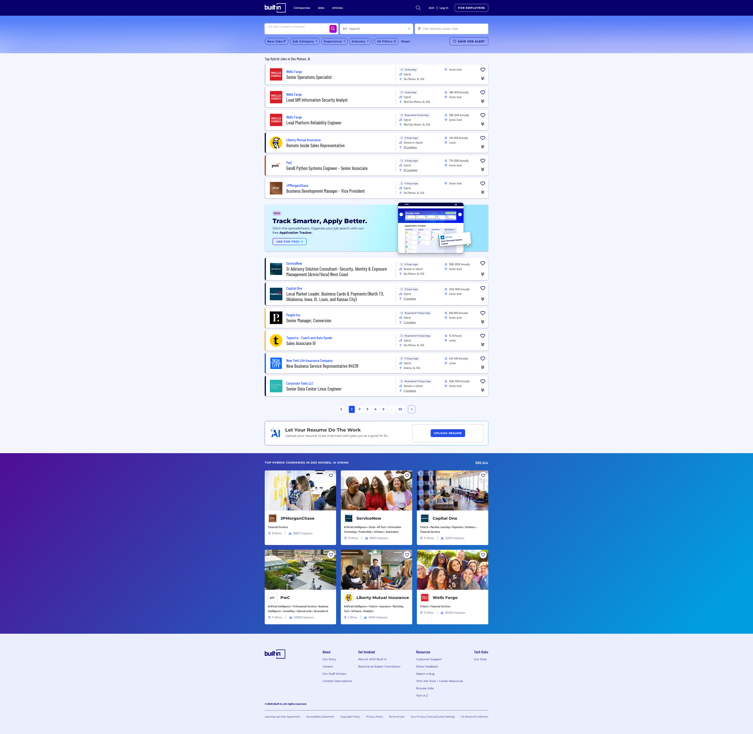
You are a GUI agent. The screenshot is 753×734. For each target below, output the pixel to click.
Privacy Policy (374, 716)
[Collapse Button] (483, 78)
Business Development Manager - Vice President (325, 191)
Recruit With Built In (372, 659)
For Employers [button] (471, 8)
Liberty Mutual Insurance (382, 597)
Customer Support (429, 659)
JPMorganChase (297, 518)
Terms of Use (396, 716)
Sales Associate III (301, 343)
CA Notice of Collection (474, 716)
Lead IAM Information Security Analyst (317, 100)
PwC (285, 597)
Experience (333, 41)
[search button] (418, 8)
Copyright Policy (350, 716)
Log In (444, 8)
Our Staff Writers (334, 674)
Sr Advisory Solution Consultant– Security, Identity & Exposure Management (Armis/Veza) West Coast (336, 271)
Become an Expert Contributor (379, 666)
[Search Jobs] (333, 29)
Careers (328, 666)
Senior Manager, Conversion (308, 320)
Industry (359, 41)
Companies (302, 8)
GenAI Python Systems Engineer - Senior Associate (327, 168)
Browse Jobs (425, 688)
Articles (337, 8)
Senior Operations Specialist (309, 77)
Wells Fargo (445, 597)
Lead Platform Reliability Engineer (314, 122)
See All (482, 462)
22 (400, 409)
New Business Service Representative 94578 (322, 366)
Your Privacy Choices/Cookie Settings (433, 716)
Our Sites (480, 659)
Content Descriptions (337, 681)
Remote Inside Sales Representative (315, 145)
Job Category (304, 41)
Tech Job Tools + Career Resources (439, 681)
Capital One (445, 518)
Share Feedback (427, 666)
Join (432, 8)
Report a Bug (425, 674)
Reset (405, 41)
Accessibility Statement (320, 716)
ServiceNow (368, 518)
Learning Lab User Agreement (282, 716)
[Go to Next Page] (411, 409)
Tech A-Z (422, 695)
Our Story (329, 659)
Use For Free (288, 241)
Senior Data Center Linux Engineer (314, 389)
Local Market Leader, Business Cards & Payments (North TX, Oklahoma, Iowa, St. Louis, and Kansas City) (335, 296)
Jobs (321, 8)
